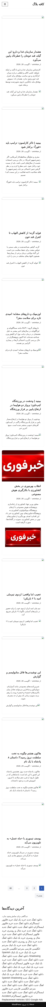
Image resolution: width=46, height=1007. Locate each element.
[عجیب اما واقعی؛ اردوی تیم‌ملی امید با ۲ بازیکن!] (23, 574)
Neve (32, 1004)
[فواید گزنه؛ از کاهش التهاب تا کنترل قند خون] (23, 213)
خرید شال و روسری (16, 930)
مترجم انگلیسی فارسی (13, 949)
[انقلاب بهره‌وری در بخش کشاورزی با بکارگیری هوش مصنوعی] (23, 466)
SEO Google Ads (34, 999)
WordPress (16, 1004)
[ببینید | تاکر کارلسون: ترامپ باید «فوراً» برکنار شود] (23, 122)
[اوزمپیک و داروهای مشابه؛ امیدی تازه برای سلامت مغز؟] (23, 294)
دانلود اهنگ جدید (34, 919)
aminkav (35, 64)
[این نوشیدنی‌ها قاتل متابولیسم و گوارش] (23, 652)
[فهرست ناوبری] (5, 4)
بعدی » (39, 896)
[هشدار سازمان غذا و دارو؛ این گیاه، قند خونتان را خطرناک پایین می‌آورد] (23, 31)
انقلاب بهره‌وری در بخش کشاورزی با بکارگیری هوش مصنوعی (26, 490)
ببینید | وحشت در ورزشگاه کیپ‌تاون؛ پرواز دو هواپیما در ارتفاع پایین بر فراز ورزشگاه (25, 405)
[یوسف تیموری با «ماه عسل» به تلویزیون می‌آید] (23, 818)
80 (11, 888)
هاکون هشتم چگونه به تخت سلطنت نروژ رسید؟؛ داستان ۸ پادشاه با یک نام (24, 757)
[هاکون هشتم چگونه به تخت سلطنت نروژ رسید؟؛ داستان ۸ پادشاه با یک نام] (23, 733)
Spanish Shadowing (12, 978)
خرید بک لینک (20, 919)
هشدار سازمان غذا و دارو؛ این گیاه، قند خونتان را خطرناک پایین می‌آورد (23, 55)
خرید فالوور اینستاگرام (23, 963)
